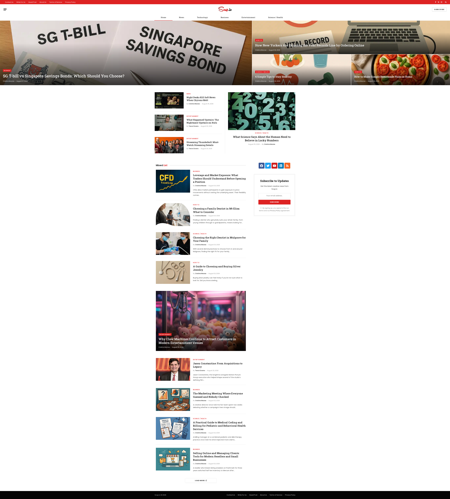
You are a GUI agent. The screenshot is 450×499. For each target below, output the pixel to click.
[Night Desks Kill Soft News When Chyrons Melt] (169, 100)
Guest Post (32, 2)
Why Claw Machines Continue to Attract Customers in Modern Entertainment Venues (197, 341)
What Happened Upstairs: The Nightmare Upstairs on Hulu (203, 121)
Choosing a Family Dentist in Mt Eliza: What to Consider (216, 210)
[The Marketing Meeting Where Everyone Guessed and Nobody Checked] (173, 399)
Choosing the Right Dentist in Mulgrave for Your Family (219, 239)
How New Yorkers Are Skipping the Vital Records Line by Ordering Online (309, 45)
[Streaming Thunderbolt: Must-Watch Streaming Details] (169, 145)
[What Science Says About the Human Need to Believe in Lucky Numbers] (261, 111)
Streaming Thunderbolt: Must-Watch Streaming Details (203, 143)
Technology (202, 17)
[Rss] (287, 166)
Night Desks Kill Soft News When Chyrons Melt (201, 99)
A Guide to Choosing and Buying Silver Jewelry (216, 268)
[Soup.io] (225, 9)
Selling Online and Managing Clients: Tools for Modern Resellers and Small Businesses (216, 456)
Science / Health (275, 17)
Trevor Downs (194, 126)
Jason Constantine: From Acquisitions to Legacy (217, 365)
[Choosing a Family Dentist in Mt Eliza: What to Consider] (173, 214)
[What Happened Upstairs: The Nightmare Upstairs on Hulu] (169, 123)
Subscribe (439, 9)
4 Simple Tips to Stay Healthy (273, 76)
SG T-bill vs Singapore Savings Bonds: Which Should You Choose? (63, 76)
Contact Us (9, 2)
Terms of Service (55, 2)
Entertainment (248, 17)
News (181, 17)
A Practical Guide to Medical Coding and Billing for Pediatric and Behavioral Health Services (219, 426)
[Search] (445, 2)
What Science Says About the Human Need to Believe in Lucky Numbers (262, 138)
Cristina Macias (8, 81)
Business (225, 17)
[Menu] (5, 9)
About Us (42, 2)
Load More (200, 480)
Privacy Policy (70, 2)
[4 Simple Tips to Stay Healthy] (301, 69)
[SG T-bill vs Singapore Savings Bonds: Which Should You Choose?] (126, 53)
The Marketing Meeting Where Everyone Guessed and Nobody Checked (218, 395)
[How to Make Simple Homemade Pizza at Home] (400, 69)
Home (163, 17)
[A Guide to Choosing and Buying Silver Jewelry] (173, 272)
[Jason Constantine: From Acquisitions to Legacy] (173, 369)
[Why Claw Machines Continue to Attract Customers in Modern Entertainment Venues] (201, 321)
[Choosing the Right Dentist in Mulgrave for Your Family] (173, 243)
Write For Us (20, 2)
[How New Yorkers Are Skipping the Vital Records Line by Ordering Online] (351, 37)
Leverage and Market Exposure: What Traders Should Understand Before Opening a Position (219, 178)
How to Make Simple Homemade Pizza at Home (383, 76)
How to (259, 40)
